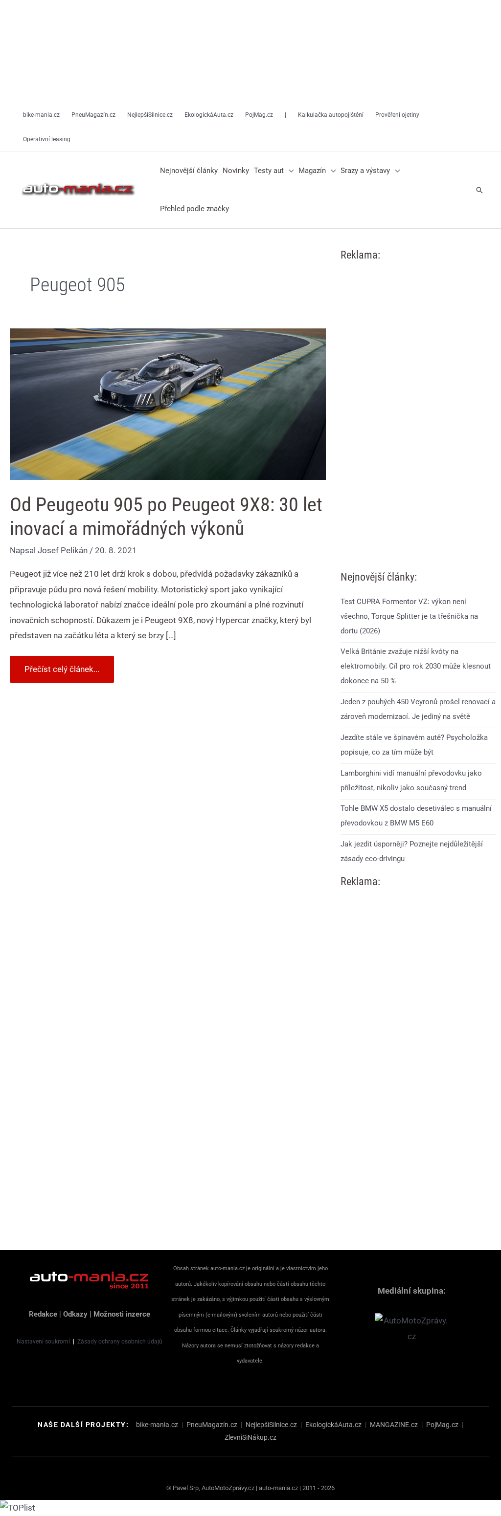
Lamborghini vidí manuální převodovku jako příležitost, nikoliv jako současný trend (411, 780)
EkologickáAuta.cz (333, 1425)
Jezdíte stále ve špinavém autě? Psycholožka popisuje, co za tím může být (414, 745)
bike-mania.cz (157, 1425)
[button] (289, 171)
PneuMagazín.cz (211, 1425)
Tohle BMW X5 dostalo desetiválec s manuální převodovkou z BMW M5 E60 (416, 815)
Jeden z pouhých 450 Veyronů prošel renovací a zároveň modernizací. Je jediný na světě (418, 709)
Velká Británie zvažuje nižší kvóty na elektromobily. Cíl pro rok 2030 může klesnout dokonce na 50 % (416, 666)
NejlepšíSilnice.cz (271, 1425)
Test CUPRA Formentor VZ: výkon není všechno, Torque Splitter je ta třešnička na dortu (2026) (409, 616)
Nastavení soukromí (43, 1341)
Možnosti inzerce (121, 1314)
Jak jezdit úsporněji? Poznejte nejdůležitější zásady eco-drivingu (412, 851)
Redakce (43, 1314)
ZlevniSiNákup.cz (250, 1437)
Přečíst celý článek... (61, 665)
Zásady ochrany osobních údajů (119, 1341)
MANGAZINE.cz (394, 1425)
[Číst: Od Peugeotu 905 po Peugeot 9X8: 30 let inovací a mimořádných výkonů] (168, 403)
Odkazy (75, 1314)
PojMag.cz (442, 1425)
